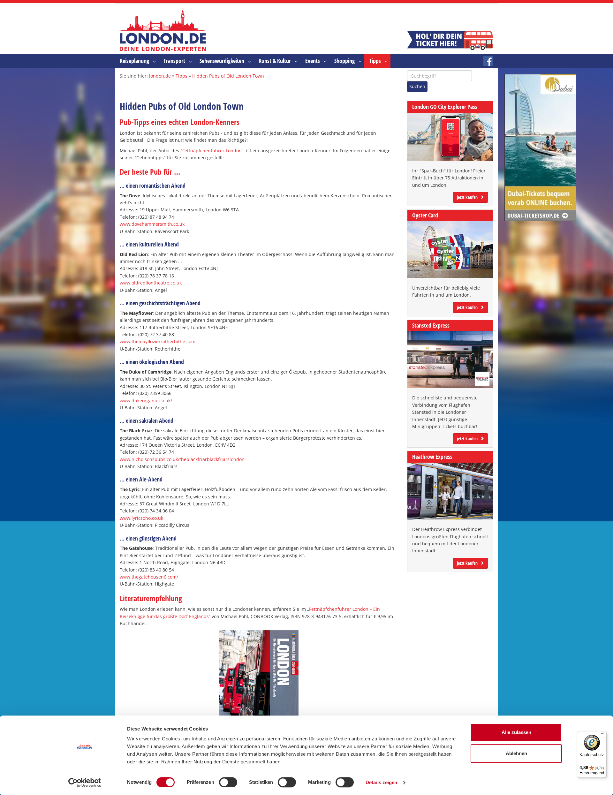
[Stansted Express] (450, 359)
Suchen (417, 86)
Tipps (375, 61)
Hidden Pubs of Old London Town (228, 76)
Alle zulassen (516, 732)
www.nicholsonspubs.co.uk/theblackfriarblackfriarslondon (182, 459)
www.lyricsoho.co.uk (141, 518)
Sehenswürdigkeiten (222, 61)
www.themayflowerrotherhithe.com (157, 341)
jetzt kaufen (467, 197)
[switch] (228, 782)
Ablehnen (516, 753)
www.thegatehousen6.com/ (149, 577)
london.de (160, 76)
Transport (174, 61)
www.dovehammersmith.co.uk (152, 224)
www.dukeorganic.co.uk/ (146, 400)
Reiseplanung (134, 61)
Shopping (344, 61)
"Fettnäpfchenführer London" (212, 151)
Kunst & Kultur (275, 61)
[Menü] (603, 735)
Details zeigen (381, 782)
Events (312, 61)
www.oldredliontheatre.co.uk (151, 283)
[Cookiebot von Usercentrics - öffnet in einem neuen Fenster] (85, 782)
